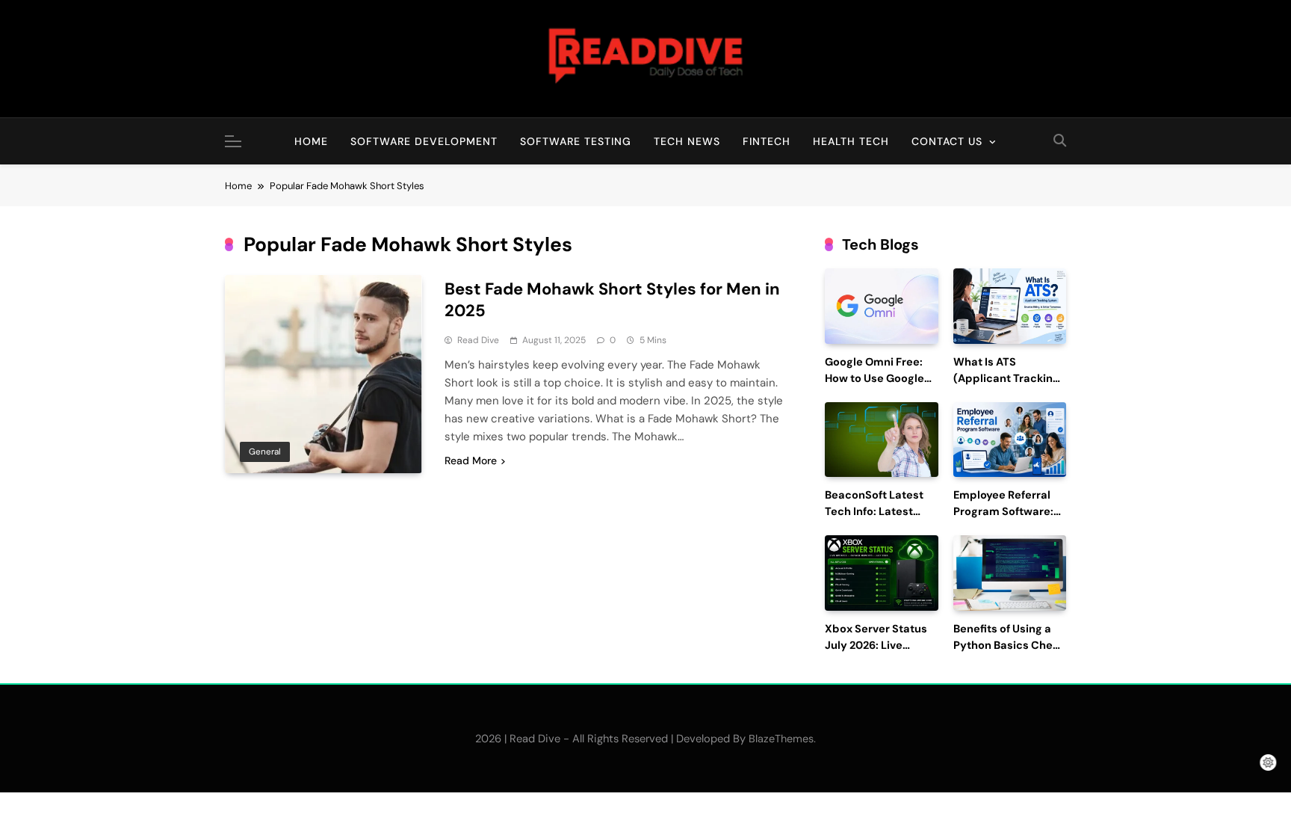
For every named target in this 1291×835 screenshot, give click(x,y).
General (265, 451)
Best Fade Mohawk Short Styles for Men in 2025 (612, 299)
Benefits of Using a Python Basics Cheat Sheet (1008, 645)
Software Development (424, 141)
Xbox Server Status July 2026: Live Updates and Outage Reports (880, 653)
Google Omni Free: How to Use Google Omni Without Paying (881, 378)
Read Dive (478, 340)
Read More (471, 460)
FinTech (766, 141)
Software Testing (575, 141)
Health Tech (851, 141)
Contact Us (946, 141)
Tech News (687, 141)
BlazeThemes (781, 738)
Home (311, 141)
